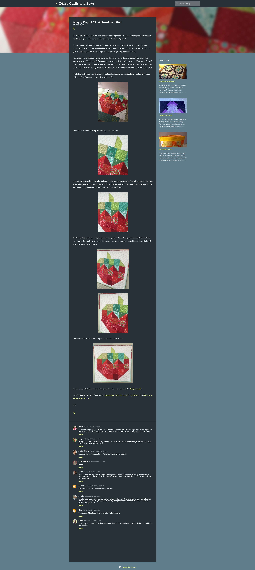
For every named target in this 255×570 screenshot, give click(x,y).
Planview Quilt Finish (165, 115)
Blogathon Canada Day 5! (167, 81)
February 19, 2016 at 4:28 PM (91, 471)
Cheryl (80, 520)
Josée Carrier (83, 451)
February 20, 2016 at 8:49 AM (93, 496)
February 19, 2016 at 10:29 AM (92, 439)
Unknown (81, 486)
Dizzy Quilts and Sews (77, 4)
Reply (80, 434)
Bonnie (81, 496)
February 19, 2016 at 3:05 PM (97, 461)
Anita (80, 472)
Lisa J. (80, 427)
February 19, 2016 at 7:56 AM (92, 426)
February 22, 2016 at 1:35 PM (92, 520)
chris (80, 510)
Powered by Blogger (128, 567)
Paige (80, 439)
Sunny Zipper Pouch (165, 149)
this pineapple (136, 389)
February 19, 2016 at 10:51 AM (98, 451)
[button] (74, 28)
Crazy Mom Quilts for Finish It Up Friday (121, 395)
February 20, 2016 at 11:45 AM (91, 510)
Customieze (83, 461)
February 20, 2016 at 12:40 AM (95, 485)
